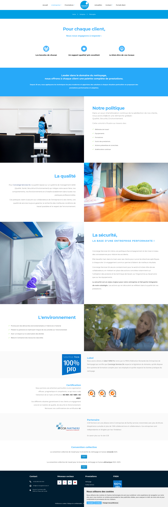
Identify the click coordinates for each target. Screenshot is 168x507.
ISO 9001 (66, 395)
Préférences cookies (61, 503)
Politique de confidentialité (74, 503)
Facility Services (89, 485)
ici (80, 408)
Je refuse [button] (98, 503)
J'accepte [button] (90, 503)
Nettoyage (88, 481)
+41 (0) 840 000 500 (38, 481)
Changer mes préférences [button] (110, 503)
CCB (107, 435)
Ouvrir (84, 456)
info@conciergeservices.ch (41, 485)
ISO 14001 (74, 395)
